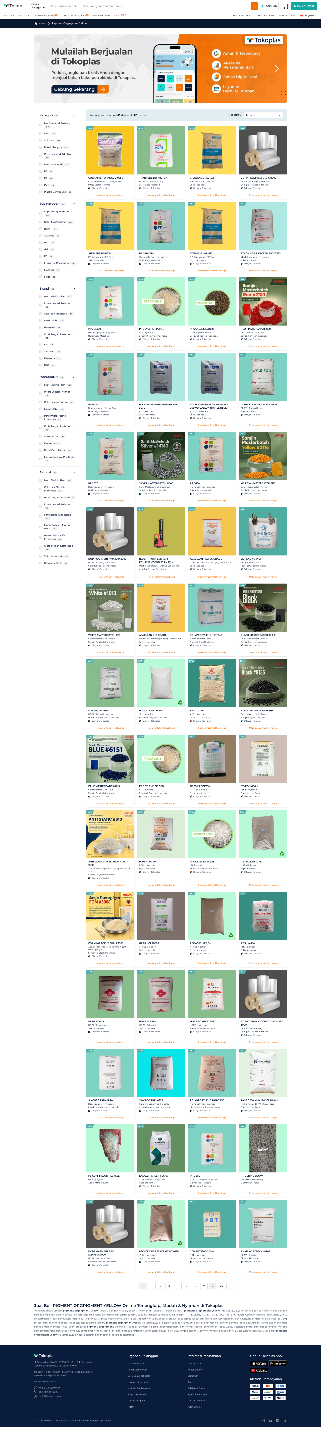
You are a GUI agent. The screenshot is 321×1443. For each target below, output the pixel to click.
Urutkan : (235, 115)
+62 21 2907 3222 (48, 1392)
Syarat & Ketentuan (197, 1394)
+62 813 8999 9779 (49, 1387)
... (212, 1285)
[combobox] (150, 6)
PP (5, 15)
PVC (28, 15)
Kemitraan (192, 1375)
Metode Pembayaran (139, 1388)
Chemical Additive (73, 15)
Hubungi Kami (194, 1369)
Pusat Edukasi (287, 15)
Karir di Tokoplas (196, 1400)
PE (12, 15)
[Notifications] (286, 6)
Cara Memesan (136, 1363)
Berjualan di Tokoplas (139, 1375)
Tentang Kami (266, 15)
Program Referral (137, 1394)
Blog (189, 1382)
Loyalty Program (136, 1400)
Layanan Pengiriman (138, 1382)
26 (221, 1285)
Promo (131, 1406)
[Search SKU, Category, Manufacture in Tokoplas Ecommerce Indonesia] (254, 6)
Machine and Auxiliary (107, 15)
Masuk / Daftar (304, 6)
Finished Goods (43, 15)
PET (20, 15)
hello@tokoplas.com (50, 1396)
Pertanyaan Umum (137, 1369)
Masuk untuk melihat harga (110, 195)
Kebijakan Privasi (196, 1388)
